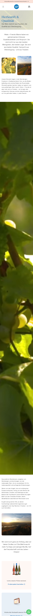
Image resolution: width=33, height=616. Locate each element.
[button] (3, 6)
